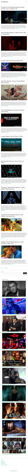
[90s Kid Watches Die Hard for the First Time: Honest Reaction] (14, 428)
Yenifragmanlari (4, 1)
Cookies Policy (3, 462)
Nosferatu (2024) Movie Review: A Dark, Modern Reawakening (13, 188)
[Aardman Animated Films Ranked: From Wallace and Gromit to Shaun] (14, 358)
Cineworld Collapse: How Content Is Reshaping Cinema (10, 349)
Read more (17, 28)
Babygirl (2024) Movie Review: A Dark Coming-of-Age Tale (12, 242)
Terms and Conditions (4, 464)
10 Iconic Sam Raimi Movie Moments (7, 419)
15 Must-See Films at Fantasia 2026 (12, 60)
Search (2, 271)
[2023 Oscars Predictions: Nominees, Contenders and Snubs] (14, 446)
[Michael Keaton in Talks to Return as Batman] (14, 376)
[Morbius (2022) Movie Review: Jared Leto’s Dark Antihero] (14, 393)
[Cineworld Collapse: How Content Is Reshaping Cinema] (14, 341)
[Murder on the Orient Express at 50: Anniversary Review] (14, 324)
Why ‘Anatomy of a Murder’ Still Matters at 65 (8, 297)
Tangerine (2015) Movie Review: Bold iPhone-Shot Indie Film (12, 215)
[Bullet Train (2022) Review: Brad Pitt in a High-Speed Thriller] (14, 306)
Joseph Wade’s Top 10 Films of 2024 (12, 136)
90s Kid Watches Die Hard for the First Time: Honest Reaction (11, 436)
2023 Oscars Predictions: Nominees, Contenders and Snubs (11, 454)
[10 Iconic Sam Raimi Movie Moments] (14, 411)
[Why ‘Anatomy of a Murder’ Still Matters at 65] (14, 289)
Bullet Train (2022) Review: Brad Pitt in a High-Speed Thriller (11, 314)
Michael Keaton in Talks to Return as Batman (8, 384)
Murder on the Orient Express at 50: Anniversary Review (10, 332)
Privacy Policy (3, 463)
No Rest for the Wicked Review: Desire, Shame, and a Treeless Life (12, 8)
